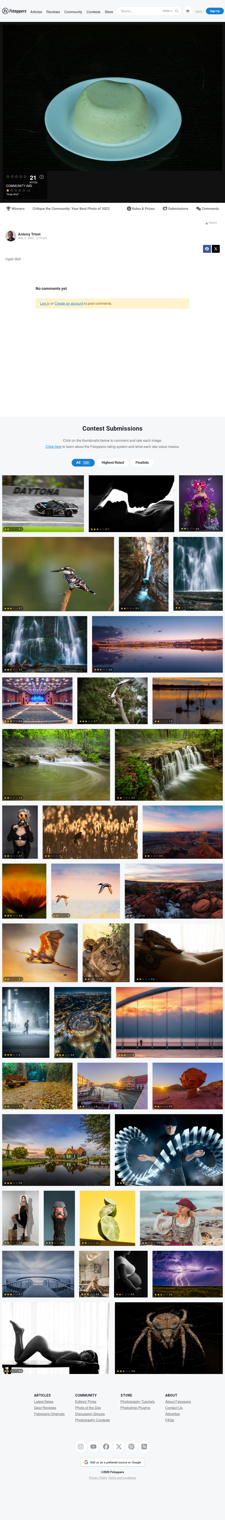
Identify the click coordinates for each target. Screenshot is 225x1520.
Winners (18, 208)
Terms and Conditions (122, 1477)
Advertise (172, 1413)
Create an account (68, 303)
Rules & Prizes (143, 208)
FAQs (169, 1419)
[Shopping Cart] (187, 10)
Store (109, 11)
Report (212, 222)
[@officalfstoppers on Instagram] (80, 1446)
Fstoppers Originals (49, 1413)
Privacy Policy (98, 1477)
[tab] (83, 463)
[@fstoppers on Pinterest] (131, 1446)
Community (73, 11)
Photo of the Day (88, 1407)
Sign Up (215, 11)
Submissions (177, 208)
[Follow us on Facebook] (106, 1446)
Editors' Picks (85, 1401)
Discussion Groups (90, 1413)
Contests (93, 11)
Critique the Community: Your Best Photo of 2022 (71, 208)
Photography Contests (92, 1419)
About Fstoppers (178, 1401)
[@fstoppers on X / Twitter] (118, 1446)
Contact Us (174, 1407)
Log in (45, 303)
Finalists (142, 462)
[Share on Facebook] (207, 249)
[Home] (14, 11)
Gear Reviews (45, 1407)
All (82, 462)
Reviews (53, 11)
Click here (54, 446)
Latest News (43, 1401)
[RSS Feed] (144, 1446)
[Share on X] (216, 249)
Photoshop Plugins (135, 1407)
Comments (210, 208)
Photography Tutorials (137, 1401)
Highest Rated (113, 462)
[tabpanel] (112, 927)
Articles (36, 11)
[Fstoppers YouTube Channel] (93, 1446)
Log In (199, 11)
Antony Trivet (29, 234)
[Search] (176, 10)
